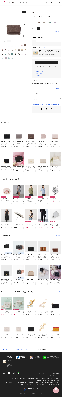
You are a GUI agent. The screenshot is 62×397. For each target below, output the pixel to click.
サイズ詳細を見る (56, 31)
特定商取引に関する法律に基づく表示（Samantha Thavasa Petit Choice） (45, 104)
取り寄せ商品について (40, 73)
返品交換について (39, 75)
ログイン (47, 2)
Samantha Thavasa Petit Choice (40, 12)
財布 (30, 349)
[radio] (39, 22)
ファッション (16, 349)
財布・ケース (24, 349)
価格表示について (39, 71)
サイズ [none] (33, 28)
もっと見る (57, 88)
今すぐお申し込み (42, 55)
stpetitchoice (8, 349)
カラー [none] (33, 20)
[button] (13, 25)
